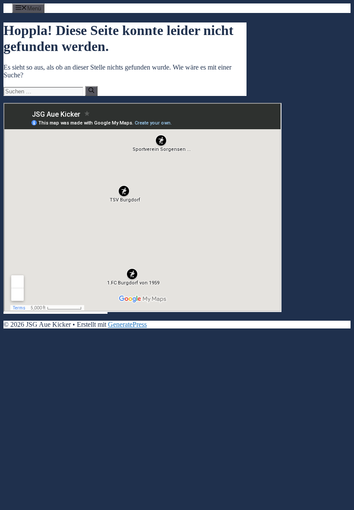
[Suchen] (91, 91)
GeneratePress (127, 324)
